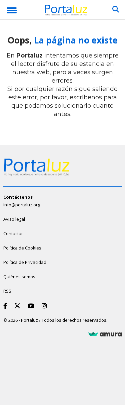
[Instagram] (46, 306)
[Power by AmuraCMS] (105, 334)
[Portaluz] (66, 11)
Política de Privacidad (24, 262)
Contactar (13, 233)
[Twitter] (18, 306)
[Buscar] (115, 9)
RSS (7, 291)
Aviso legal (14, 219)
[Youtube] (32, 306)
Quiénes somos (19, 277)
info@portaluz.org (21, 205)
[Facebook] (6, 306)
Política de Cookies (22, 248)
